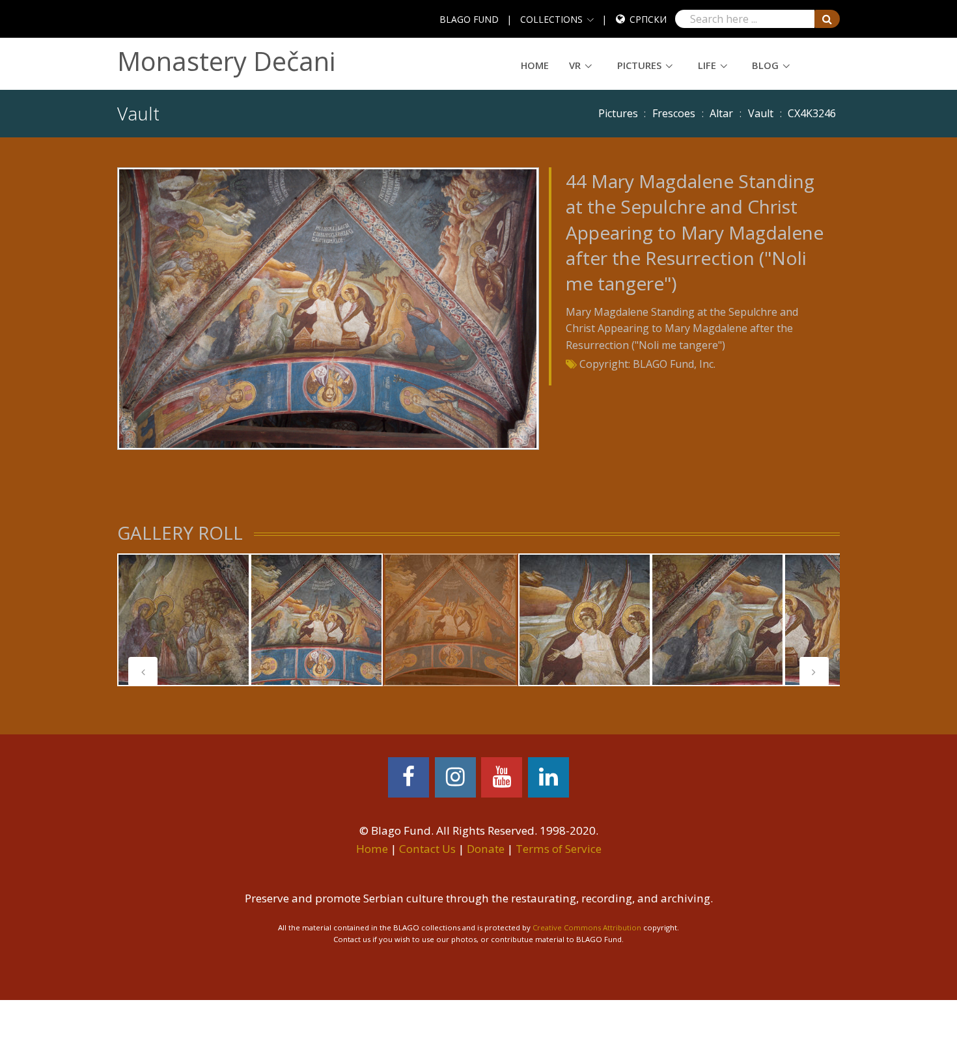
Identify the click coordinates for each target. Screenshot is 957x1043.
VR (575, 65)
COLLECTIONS (551, 19)
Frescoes (673, 113)
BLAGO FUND (469, 19)
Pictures (639, 65)
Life (707, 65)
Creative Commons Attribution (587, 927)
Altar (721, 113)
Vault (760, 113)
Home (535, 65)
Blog (765, 65)
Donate (486, 848)
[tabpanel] (183, 619)
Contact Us (427, 848)
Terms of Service (559, 848)
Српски (648, 19)
